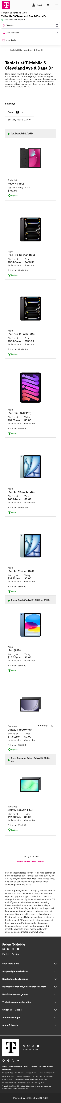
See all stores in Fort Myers (30, 861)
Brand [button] (11, 112)
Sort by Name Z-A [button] (20, 119)
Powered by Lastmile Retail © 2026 (30, 1098)
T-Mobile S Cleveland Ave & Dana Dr (25, 50)
